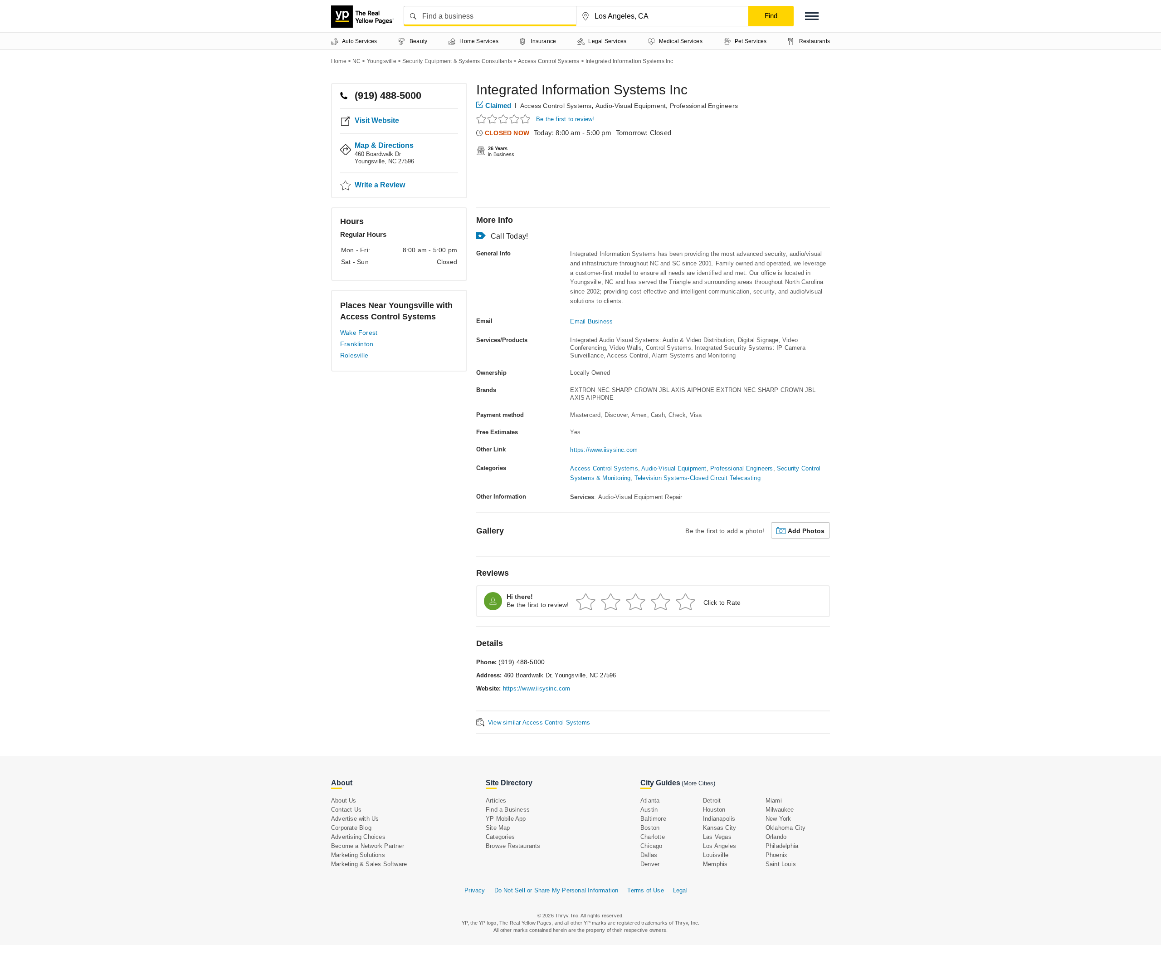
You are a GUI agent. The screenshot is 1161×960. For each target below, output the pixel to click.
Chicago (651, 845)
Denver (649, 864)
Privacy (474, 890)
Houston (714, 809)
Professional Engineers (704, 105)
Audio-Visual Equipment (630, 105)
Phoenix (776, 855)
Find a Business (508, 809)
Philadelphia (782, 845)
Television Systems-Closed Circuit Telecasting (697, 478)
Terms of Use (645, 890)
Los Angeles (719, 845)
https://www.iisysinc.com (604, 449)
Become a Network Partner (367, 845)
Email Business (591, 321)
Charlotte (652, 836)
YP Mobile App (506, 818)
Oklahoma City (786, 827)
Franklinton (356, 344)
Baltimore (653, 818)
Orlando (776, 836)
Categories (500, 836)
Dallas (648, 855)
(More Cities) (698, 783)
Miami (774, 800)
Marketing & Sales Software (369, 864)
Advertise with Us (355, 818)
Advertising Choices (358, 836)
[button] (812, 16)
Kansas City (719, 827)
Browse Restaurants (513, 845)
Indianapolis (719, 818)
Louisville (715, 855)
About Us (343, 800)
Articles (496, 800)
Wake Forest (358, 332)
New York (778, 818)
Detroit (712, 800)
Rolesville (354, 355)
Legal (680, 890)
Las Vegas (717, 836)
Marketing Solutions (358, 855)
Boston (649, 827)
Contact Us (346, 809)
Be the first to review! (565, 119)
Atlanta (649, 800)
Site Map (498, 827)
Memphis (715, 864)
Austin (649, 809)
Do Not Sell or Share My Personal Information (556, 890)
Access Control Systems (555, 105)
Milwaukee (780, 809)
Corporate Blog (351, 827)
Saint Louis (781, 864)
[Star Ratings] (504, 118)
